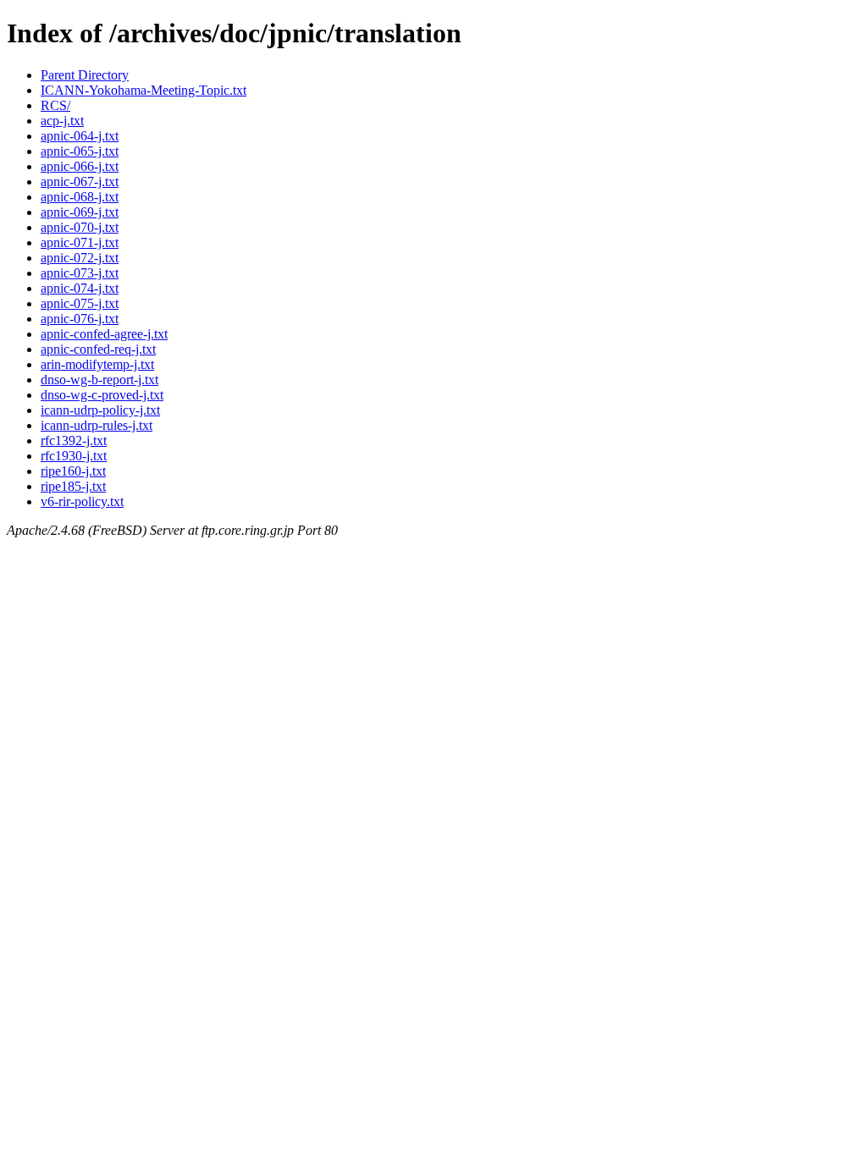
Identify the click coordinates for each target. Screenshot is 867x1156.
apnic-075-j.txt (80, 303)
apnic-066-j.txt (80, 166)
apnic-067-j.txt (80, 181)
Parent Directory (85, 75)
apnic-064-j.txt (80, 136)
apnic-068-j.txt (80, 197)
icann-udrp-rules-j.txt (96, 425)
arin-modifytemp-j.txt (97, 364)
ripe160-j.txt (73, 471)
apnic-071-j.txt (80, 242)
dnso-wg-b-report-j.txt (99, 379)
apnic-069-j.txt (80, 212)
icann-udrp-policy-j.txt (100, 410)
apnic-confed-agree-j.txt (104, 334)
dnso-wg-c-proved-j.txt (102, 395)
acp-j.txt (62, 120)
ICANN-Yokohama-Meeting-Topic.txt (143, 90)
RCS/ (55, 105)
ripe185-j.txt (73, 486)
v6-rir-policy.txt (82, 501)
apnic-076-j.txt (80, 318)
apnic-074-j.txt (80, 288)
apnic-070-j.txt (80, 227)
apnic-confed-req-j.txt (98, 349)
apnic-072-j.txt (80, 257)
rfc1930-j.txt (74, 456)
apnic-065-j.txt (80, 151)
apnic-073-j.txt (80, 273)
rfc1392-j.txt (74, 440)
